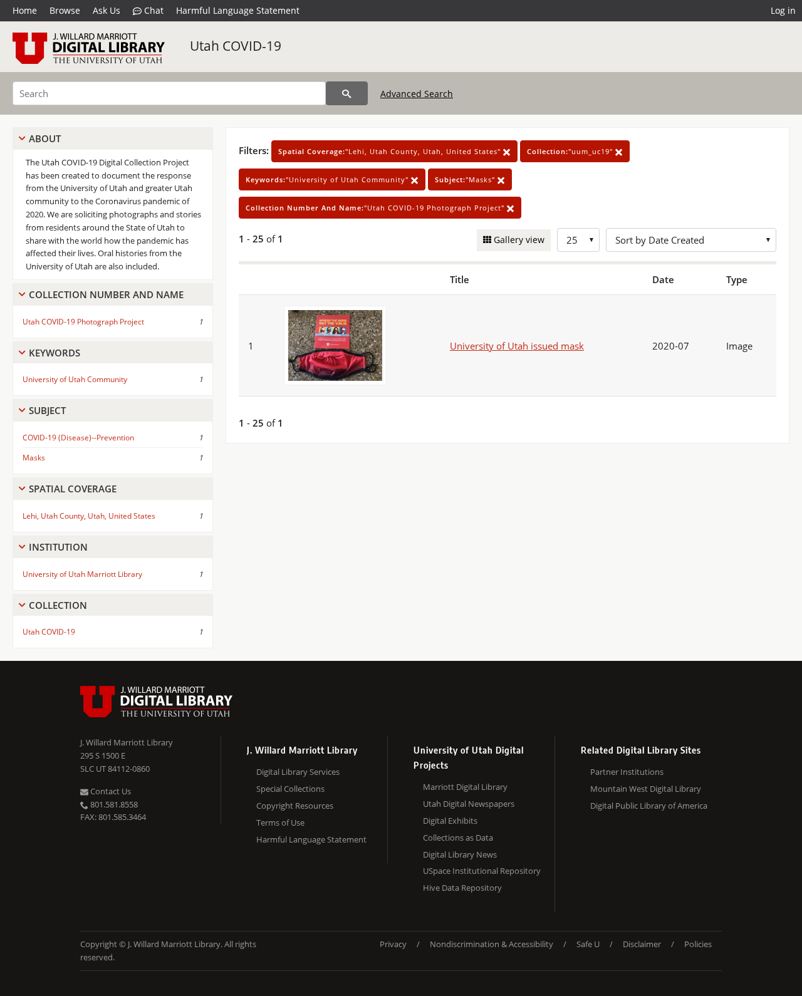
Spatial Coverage (73, 488)
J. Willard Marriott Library (126, 742)
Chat (153, 10)
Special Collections (290, 788)
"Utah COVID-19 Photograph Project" (376, 207)
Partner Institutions (627, 771)
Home (25, 10)
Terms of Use (280, 822)
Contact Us (109, 791)
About (45, 138)
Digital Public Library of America (648, 805)
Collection (58, 605)
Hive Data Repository (462, 887)
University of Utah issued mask (517, 346)
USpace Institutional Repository (482, 870)
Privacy (393, 944)
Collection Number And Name (106, 294)
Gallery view (517, 240)
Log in (783, 10)
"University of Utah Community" (328, 179)
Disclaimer (642, 944)
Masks (34, 457)
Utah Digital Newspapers (468, 803)
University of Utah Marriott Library (82, 574)
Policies (698, 944)
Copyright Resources (294, 805)
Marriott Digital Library (465, 786)
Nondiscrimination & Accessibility (491, 944)
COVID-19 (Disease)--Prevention (78, 437)
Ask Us (106, 10)
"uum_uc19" (571, 151)
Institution (58, 547)
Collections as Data (458, 837)
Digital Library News (460, 854)
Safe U (588, 944)
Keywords (54, 352)
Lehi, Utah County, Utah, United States (89, 516)
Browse (64, 10)
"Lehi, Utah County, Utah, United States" (390, 151)
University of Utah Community (75, 379)
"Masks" (466, 179)
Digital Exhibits (450, 820)
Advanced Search (416, 94)
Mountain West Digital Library (645, 788)
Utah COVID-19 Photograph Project (83, 321)
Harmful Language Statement (237, 10)
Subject (47, 410)
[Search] (347, 93)
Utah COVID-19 (235, 45)
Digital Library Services (298, 771)
